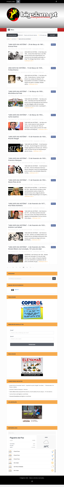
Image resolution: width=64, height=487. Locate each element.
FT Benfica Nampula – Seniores (20, 389)
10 (13, 267)
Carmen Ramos (13, 394)
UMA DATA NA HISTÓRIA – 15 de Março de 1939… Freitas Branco (25, 69)
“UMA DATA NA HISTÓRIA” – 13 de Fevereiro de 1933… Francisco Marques (27, 159)
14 (27, 267)
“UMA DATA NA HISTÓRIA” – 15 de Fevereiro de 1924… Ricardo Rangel (27, 138)
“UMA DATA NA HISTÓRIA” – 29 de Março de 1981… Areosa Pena (26, 45)
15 (30, 267)
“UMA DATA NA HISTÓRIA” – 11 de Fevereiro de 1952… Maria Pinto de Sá (27, 181)
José (10, 389)
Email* (12, 330)
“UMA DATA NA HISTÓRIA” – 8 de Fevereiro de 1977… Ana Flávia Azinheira (27, 205)
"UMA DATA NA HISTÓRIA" (26, 48)
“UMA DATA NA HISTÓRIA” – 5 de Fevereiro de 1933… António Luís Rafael (27, 226)
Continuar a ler (29, 60)
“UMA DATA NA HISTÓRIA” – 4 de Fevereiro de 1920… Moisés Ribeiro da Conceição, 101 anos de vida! (27, 248)
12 (20, 267)
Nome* (12, 336)
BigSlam (17, 289)
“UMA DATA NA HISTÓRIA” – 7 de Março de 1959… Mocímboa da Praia (26, 92)
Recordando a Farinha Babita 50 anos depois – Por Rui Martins (37, 391)
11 (16, 267)
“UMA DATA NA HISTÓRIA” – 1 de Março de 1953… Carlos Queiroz (26, 116)
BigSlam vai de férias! (23, 394)
